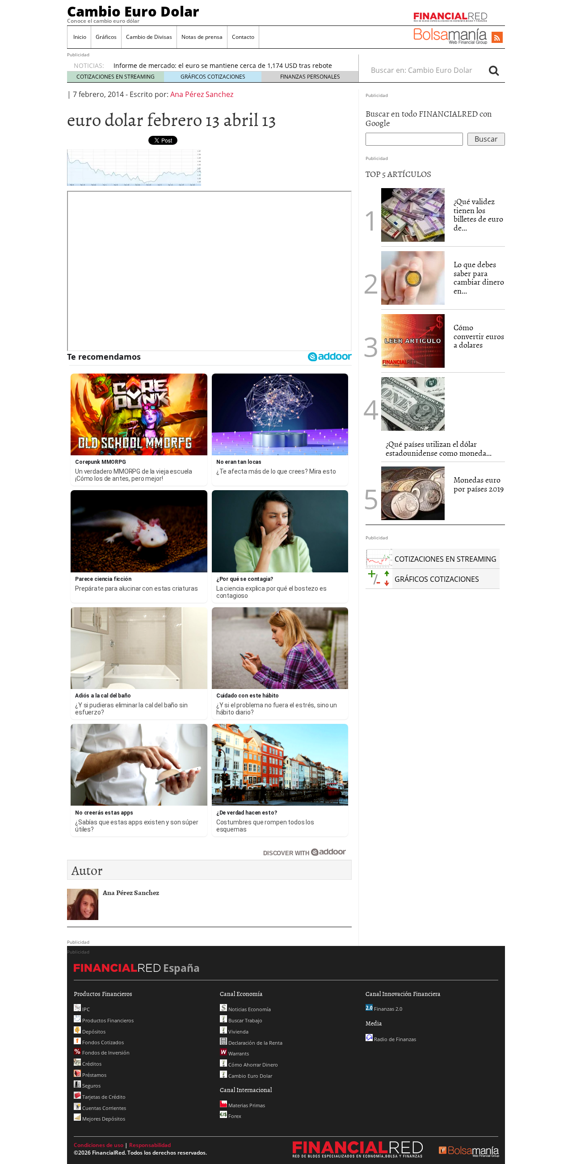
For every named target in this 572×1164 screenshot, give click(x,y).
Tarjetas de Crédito (103, 1096)
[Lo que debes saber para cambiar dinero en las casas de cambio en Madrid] (413, 278)
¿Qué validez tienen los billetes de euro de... (478, 214)
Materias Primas (246, 1105)
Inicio (79, 37)
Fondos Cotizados (102, 1042)
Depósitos (93, 1031)
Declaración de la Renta (254, 1042)
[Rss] (497, 38)
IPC (85, 1009)
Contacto (243, 37)
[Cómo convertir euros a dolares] (413, 340)
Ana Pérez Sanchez (201, 94)
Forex (234, 1116)
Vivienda (237, 1031)
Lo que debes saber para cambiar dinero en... (479, 277)
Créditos (91, 1063)
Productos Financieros (107, 1020)
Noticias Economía (249, 1009)
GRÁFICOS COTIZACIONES (213, 76)
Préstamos (93, 1075)
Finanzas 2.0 (387, 1008)
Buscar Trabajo (244, 1020)
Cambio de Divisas (149, 37)
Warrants (238, 1053)
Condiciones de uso (98, 1145)
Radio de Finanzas (394, 1039)
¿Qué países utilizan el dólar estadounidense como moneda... (439, 448)
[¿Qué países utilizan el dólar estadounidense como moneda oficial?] (413, 404)
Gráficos (106, 37)
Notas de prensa (202, 37)
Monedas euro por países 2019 (479, 484)
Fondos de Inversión (105, 1052)
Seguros (91, 1085)
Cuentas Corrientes (103, 1108)
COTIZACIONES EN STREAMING (115, 76)
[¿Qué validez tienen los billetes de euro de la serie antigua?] (413, 215)
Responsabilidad (150, 1145)
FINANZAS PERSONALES (310, 76)
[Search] (493, 70)
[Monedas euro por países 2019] (413, 493)
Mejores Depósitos (103, 1118)
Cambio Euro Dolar (133, 11)
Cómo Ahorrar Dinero (252, 1064)
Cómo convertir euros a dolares (479, 336)
